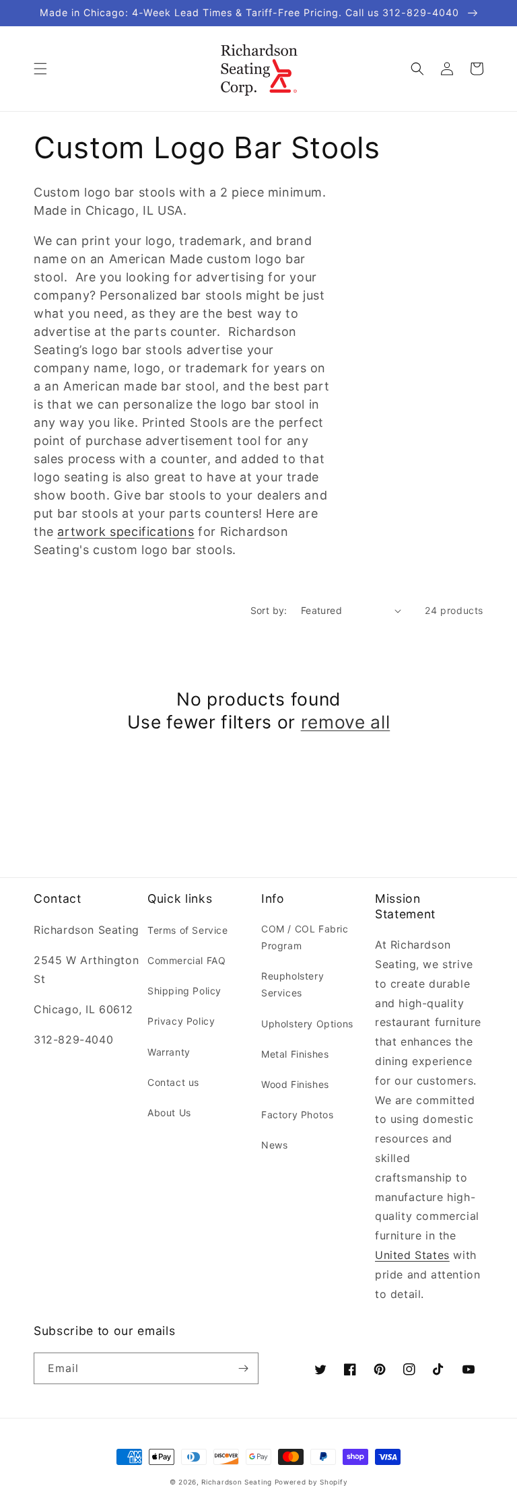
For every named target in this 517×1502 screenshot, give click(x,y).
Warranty (169, 1052)
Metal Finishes (295, 1054)
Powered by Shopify (311, 1482)
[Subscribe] (243, 1368)
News (274, 1145)
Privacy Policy (181, 1021)
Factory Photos (297, 1114)
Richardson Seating (236, 1482)
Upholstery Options (307, 1023)
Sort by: (268, 610)
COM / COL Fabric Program (305, 937)
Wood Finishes (295, 1084)
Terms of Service (187, 930)
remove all (345, 721)
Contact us (173, 1082)
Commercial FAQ (186, 960)
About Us (169, 1112)
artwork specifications (125, 531)
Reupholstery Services (292, 984)
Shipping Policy (184, 990)
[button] (40, 68)
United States (412, 1255)
